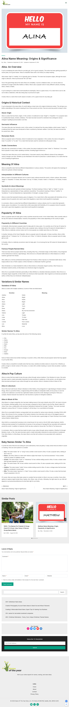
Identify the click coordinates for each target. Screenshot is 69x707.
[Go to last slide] (4, 519)
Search (62, 592)
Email (27, 576)
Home (34, 687)
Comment (5, 556)
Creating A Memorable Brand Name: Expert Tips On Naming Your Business (26, 609)
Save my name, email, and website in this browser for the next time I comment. (23, 580)
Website (49, 576)
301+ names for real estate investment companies (19, 613)
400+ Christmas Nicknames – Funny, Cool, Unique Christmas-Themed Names (27, 617)
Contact (34, 691)
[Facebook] (31, 704)
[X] (34, 704)
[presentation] (17, 512)
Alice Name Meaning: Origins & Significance (55, 487)
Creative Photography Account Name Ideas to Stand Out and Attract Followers (27, 605)
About (34, 689)
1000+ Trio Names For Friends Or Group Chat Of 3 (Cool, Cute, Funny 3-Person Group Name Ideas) (16, 528)
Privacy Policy (34, 694)
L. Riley (4, 62)
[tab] (31, 538)
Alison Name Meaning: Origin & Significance (14, 487)
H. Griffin (7, 533)
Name (4, 576)
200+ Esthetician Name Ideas (13, 602)
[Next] (65, 519)
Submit (35, 647)
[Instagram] (37, 704)
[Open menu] (66, 2)
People (3, 55)
